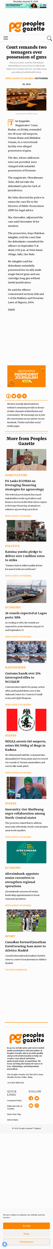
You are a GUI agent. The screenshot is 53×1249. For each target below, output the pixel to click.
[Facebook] (8, 396)
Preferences (26, 1242)
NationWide (15, 667)
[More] (24, 396)
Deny (26, 1233)
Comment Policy (14, 1100)
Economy (13, 607)
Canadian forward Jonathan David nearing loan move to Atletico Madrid (25, 946)
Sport (10, 936)
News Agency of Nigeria (19, 78)
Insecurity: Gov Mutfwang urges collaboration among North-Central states (25, 813)
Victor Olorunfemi (16, 970)
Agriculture (16, 475)
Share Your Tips (14, 1114)
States (10, 735)
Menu (18, 39)
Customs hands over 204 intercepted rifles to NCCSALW (23, 677)
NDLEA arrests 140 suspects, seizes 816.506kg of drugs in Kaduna (25, 745)
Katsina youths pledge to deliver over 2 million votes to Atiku (25, 556)
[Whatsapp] (19, 396)
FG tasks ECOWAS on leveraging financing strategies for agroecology (24, 485)
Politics (12, 546)
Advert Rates (12, 1120)
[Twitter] (13, 396)
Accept (26, 1225)
